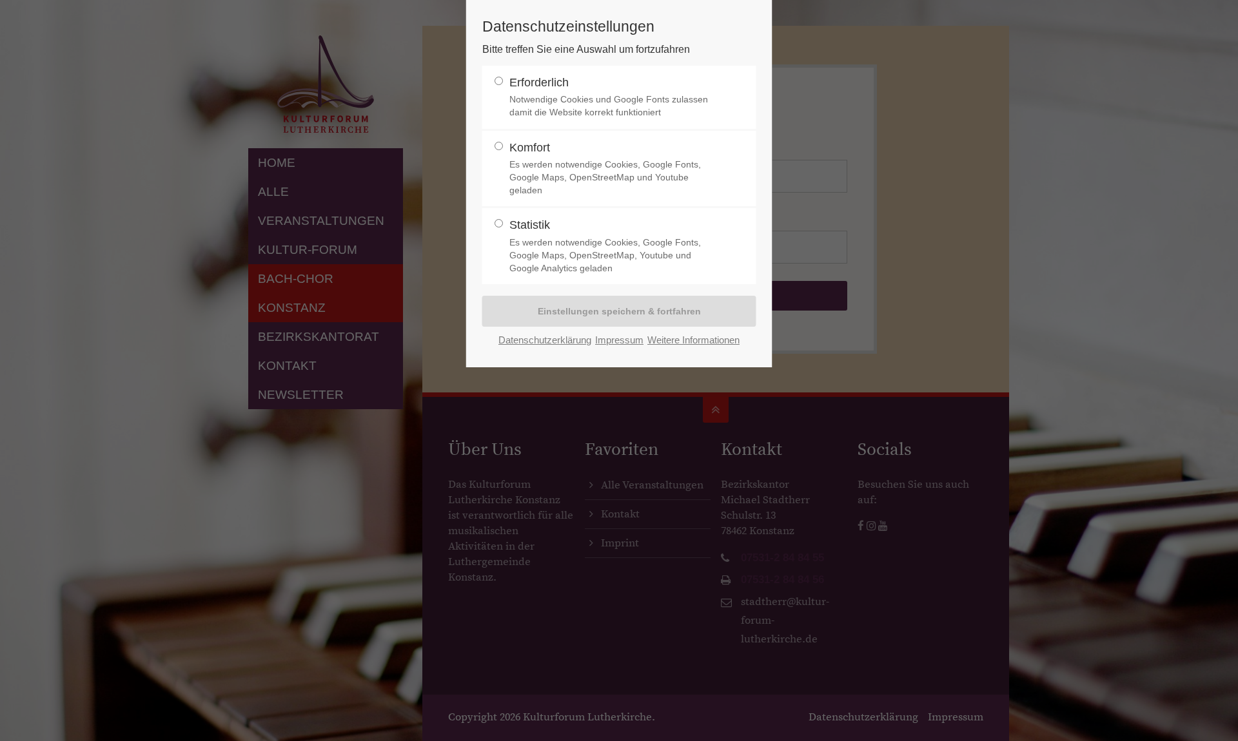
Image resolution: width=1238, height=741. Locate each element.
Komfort (605, 168)
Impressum (619, 339)
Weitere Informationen (693, 339)
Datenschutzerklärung (544, 339)
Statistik (605, 245)
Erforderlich (608, 97)
